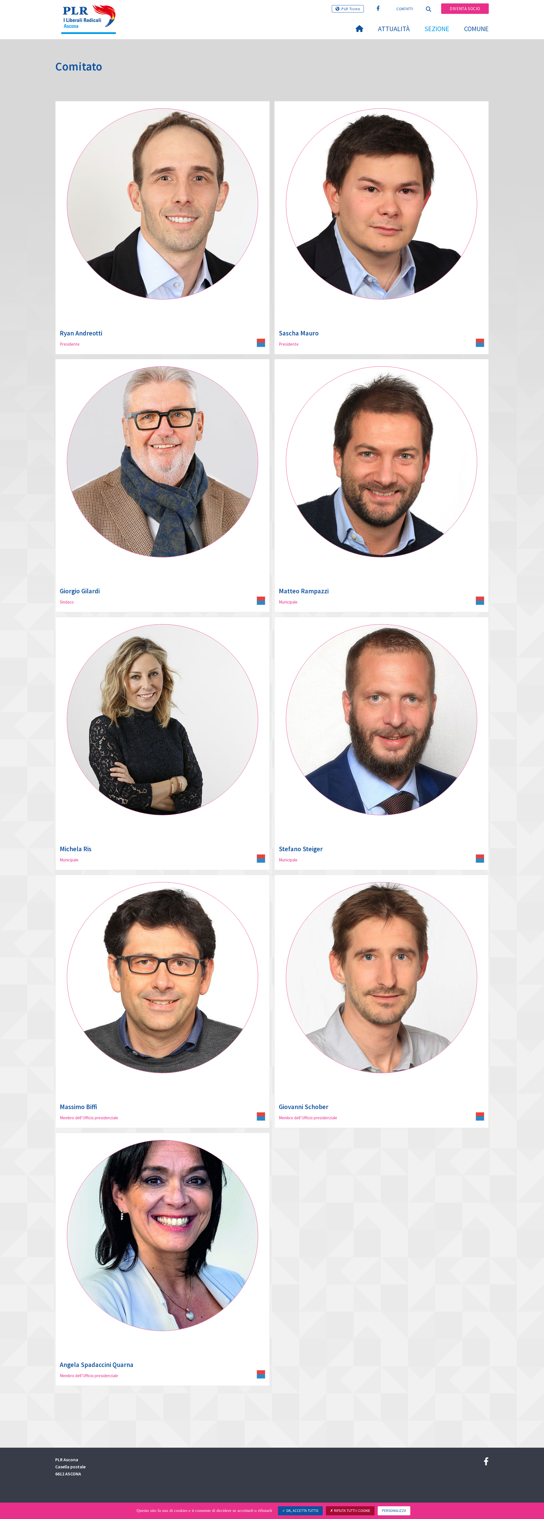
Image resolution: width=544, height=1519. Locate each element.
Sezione (436, 28)
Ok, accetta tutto (301, 1510)
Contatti (404, 8)
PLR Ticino (350, 8)
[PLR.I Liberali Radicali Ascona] (90, 12)
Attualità (394, 28)
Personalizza (394, 1510)
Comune (476, 28)
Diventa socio (465, 8)
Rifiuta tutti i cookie (351, 1510)
